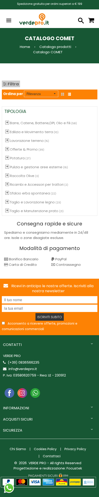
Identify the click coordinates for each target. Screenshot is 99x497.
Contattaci (52, 456)
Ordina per (13, 93)
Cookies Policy (45, 449)
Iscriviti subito (49, 317)
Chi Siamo (18, 449)
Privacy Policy (75, 449)
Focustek (74, 468)
